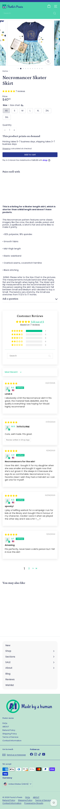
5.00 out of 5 (37, 321)
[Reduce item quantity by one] (4, 130)
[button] (9, 91)
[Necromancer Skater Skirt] (30, 186)
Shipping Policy (9, 733)
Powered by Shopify (33, 803)
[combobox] (30, 13)
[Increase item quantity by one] (14, 130)
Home (5, 71)
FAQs (4, 723)
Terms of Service (10, 737)
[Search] (55, 13)
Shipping (6, 148)
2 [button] (29, 568)
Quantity (7, 125)
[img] (11, 383)
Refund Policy (8, 730)
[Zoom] (48, 61)
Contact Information (11, 740)
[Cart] (49, 6)
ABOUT (5, 726)
